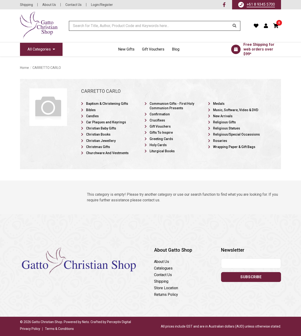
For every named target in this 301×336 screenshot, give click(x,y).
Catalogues (163, 268)
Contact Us (73, 5)
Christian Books (98, 134)
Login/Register (102, 5)
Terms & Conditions (59, 329)
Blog (175, 49)
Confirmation (160, 114)
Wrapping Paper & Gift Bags (234, 147)
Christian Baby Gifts (101, 128)
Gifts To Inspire (161, 132)
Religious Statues (226, 128)
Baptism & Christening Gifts (107, 103)
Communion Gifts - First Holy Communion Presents (172, 106)
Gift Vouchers (153, 49)
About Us (49, 5)
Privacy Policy (30, 329)
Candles (92, 116)
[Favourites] (256, 25)
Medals (219, 103)
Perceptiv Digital (119, 322)
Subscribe (250, 277)
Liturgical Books (162, 151)
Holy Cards (158, 145)
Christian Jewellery (101, 141)
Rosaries (220, 141)
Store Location (166, 288)
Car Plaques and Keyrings (106, 122)
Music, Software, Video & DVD (235, 110)
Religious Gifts (224, 122)
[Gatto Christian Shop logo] (39, 25)
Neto (85, 322)
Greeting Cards (161, 139)
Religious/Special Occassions (236, 134)
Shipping (26, 5)
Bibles (91, 110)
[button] (276, 25)
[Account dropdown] (266, 25)
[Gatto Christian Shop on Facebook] (224, 4)
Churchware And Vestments (107, 153)
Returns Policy (166, 294)
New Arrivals (223, 116)
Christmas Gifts (98, 147)
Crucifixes (157, 120)
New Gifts (126, 49)
